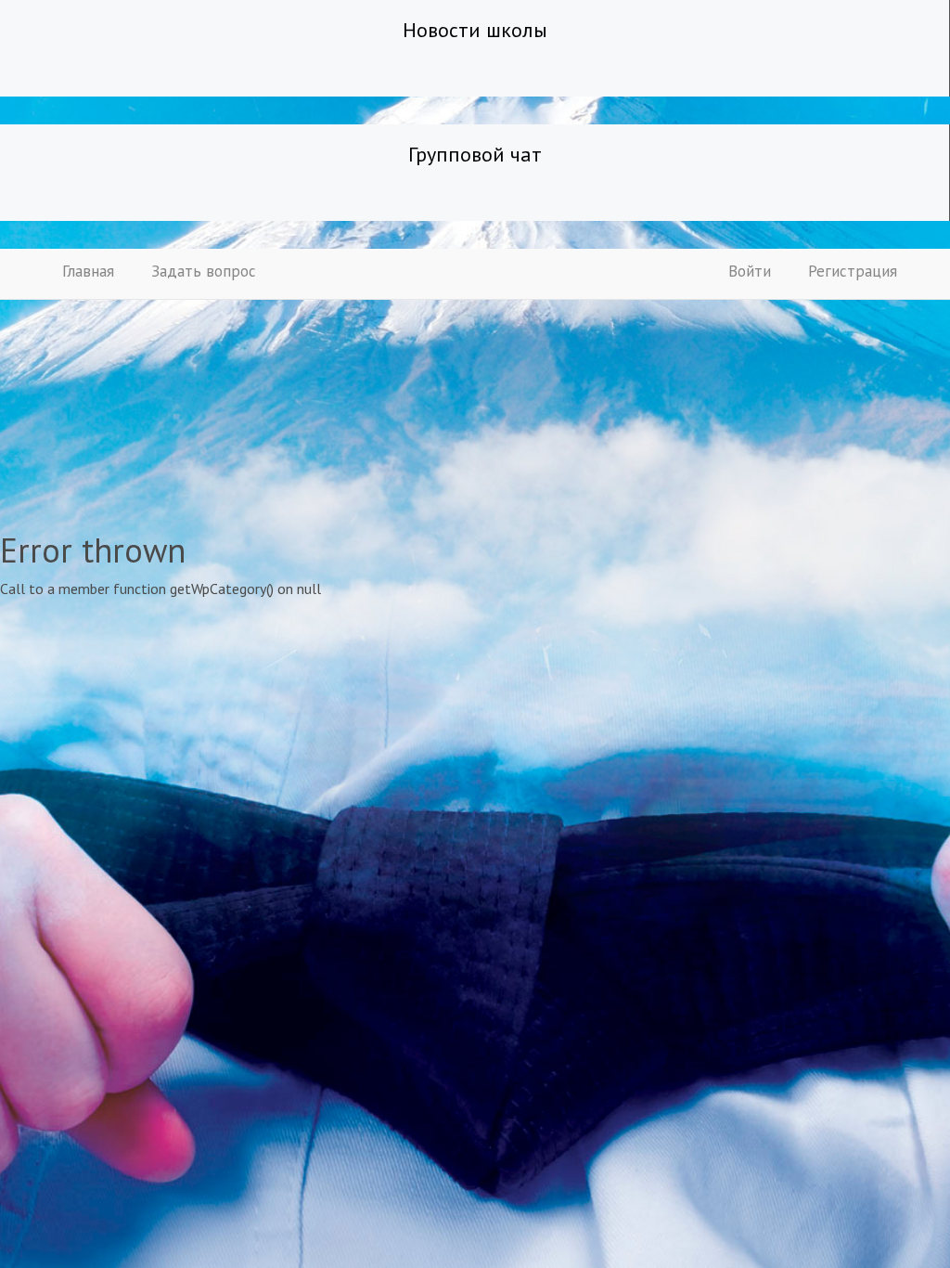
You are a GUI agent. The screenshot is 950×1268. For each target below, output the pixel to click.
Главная (88, 271)
